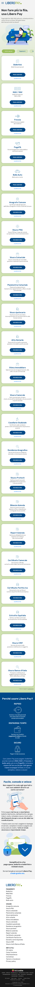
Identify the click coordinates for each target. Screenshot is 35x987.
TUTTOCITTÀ (14, 974)
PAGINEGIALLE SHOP (24, 972)
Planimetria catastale (13, 913)
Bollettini (9, 891)
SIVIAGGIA (23, 974)
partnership (31, 688)
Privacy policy (11, 961)
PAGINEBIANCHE (6, 974)
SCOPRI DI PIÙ (17, 78)
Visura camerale (11, 922)
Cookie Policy (27, 978)
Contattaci (10, 957)
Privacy (20, 978)
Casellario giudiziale (13, 924)
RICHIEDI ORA (17, 212)
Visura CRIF (10, 942)
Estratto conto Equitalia (14, 940)
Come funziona (11, 952)
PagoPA (8, 898)
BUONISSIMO (15, 976)
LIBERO (3, 972)
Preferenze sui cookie (15, 979)
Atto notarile (10, 917)
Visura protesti (11, 928)
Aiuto (23, 979)
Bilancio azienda (12, 931)
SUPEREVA (21, 976)
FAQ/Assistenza (11, 954)
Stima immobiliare (12, 920)
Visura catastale (11, 911)
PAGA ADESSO (17, 74)
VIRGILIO (8, 972)
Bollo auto (9, 900)
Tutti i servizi (8, 51)
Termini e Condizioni (13, 959)
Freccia (8, 896)
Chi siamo (9, 950)
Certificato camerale (13, 935)
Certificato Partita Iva (13, 937)
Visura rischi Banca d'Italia (15, 944)
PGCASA (31, 972)
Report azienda (11, 933)
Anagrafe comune (12, 906)
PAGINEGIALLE (14, 972)
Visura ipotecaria (12, 915)
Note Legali (14, 978)
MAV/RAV (9, 893)
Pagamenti (22, 51)
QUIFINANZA (29, 974)
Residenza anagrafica (13, 926)
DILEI (19, 974)
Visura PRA (10, 908)
